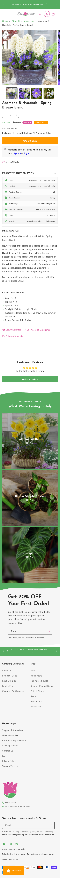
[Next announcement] (56, 4)
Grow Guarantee (13, 330)
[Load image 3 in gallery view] (36, 93)
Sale (33, 670)
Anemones (29, 21)
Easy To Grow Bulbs (17, 849)
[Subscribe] (48, 631)
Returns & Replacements (14, 740)
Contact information (10, 859)
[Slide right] (57, 94)
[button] (6, 14)
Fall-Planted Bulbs (30, 439)
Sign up (17, 153)
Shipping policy (48, 854)
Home (5, 21)
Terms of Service (10, 766)
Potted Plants (37, 691)
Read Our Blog (9, 681)
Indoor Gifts (36, 701)
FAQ (4, 756)
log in (27, 153)
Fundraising (7, 686)
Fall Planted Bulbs (39, 681)
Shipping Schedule (14, 336)
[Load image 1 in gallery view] (11, 93)
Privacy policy (20, 854)
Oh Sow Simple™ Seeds (30, 496)
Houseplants (30, 553)
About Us (6, 670)
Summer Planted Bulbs (42, 686)
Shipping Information (12, 730)
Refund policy (7, 854)
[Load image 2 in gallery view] (24, 93)
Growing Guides (10, 745)
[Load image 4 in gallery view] (49, 93)
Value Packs (36, 675)
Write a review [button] (30, 378)
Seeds (33, 696)
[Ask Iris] (47, 14)
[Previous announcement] (3, 4)
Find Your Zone (9, 675)
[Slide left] (3, 94)
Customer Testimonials (13, 691)
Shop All (16, 21)
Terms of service (33, 854)
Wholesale (36, 706)
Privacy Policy (9, 761)
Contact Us (7, 750)
